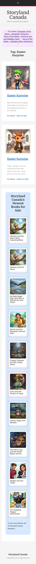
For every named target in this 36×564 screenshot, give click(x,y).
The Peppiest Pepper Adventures (15, 512)
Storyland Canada (18, 15)
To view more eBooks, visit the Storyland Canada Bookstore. (17, 525)
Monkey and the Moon (17, 268)
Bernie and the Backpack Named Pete (17, 331)
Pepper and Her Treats (16, 482)
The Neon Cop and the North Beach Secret (16, 452)
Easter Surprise (17, 95)
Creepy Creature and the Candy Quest (17, 362)
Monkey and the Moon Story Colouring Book (17, 238)
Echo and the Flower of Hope (16, 392)
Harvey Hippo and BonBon (17, 422)
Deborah (12, 115)
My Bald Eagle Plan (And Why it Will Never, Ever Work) (17, 299)
